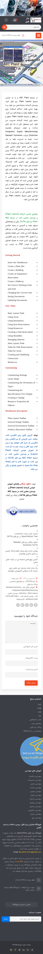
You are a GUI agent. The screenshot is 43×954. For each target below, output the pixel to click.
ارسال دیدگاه (31, 683)
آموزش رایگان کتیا (28, 587)
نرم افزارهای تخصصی (16, 581)
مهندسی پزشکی (35, 802)
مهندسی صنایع (35, 806)
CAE (39, 712)
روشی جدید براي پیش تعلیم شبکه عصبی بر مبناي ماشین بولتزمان (21, 552)
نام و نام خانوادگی (30, 646)
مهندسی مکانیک (35, 776)
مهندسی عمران (35, 814)
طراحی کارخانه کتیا (26, 596)
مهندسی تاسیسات (34, 780)
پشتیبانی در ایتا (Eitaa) (32, 731)
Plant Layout (28, 593)
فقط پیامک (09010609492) (11, 35)
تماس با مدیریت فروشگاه (21, 904)
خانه (39, 716)
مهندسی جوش (35, 795)
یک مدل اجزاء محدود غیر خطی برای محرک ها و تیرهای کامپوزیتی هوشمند (23, 569)
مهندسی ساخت (35, 787)
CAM (39, 708)
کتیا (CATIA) (30, 581)
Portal (14, 945)
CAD (39, 704)
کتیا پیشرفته (20, 599)
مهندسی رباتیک (35, 799)
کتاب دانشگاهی (35, 719)
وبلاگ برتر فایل (32, 584)
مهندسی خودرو (35, 791)
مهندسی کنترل (35, 783)
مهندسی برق (36, 817)
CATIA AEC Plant (12, 596)
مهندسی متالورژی (34, 810)
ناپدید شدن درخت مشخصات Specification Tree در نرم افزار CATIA (22, 535)
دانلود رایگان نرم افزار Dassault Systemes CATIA (25, 544)
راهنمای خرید (36, 723)
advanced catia (31, 599)
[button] (14, 20)
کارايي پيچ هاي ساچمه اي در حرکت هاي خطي (22, 561)
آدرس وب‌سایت (31, 669)
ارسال (6, 919)
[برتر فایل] (35, 20)
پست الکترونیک (31, 657)
